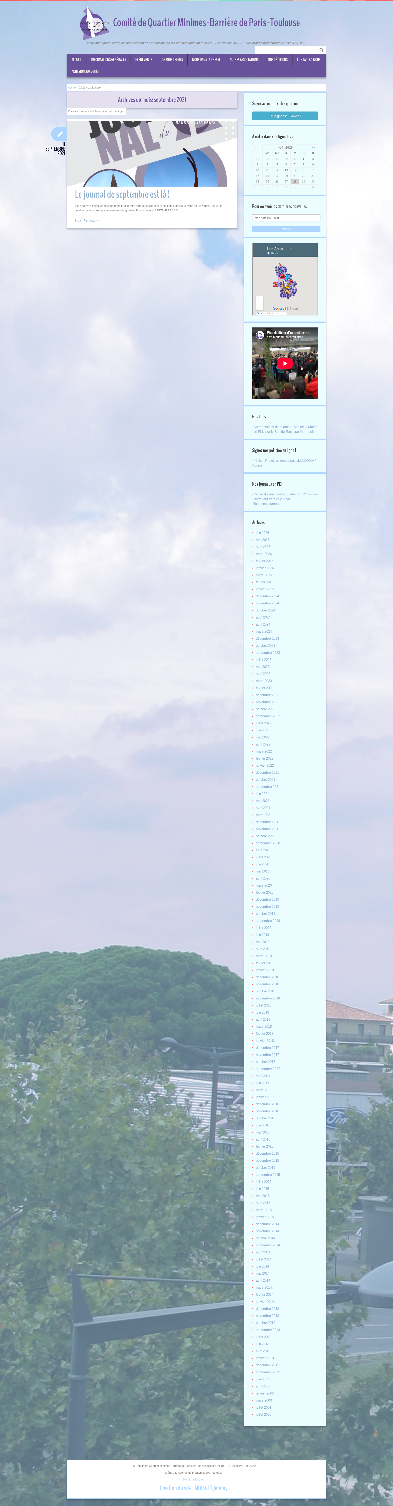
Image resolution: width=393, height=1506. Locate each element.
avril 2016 (263, 1139)
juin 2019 (262, 935)
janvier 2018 (265, 1040)
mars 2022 (264, 751)
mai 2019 (263, 942)
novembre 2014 (267, 1231)
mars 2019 (264, 956)
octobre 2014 (265, 1238)
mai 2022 (263, 737)
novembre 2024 (267, 603)
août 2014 (263, 1252)
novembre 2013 (267, 1316)
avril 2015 (263, 1203)
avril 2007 (263, 1386)
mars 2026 (264, 554)
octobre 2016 (265, 1118)
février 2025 (264, 582)
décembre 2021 (267, 772)
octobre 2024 (265, 610)
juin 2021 (262, 794)
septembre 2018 (268, 998)
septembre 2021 (268, 786)
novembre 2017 (267, 1055)
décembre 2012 (267, 1365)
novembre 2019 (267, 906)
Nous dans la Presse (206, 59)
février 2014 (264, 1294)
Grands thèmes (172, 59)
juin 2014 (262, 1266)
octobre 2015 (265, 1167)
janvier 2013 (265, 1358)
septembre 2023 (268, 652)
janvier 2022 (265, 765)
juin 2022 (262, 730)
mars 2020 (264, 885)
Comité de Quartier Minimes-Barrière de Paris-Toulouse (206, 22)
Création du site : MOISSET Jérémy (193, 1488)
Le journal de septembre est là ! (122, 194)
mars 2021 (264, 815)
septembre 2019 (268, 921)
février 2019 (264, 963)
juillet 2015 (263, 1182)
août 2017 (263, 1076)
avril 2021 (263, 808)
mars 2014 (264, 1287)
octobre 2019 (265, 913)
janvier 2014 (265, 1301)
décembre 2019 (267, 899)
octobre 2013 (265, 1323)
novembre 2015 (267, 1160)
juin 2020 (262, 864)
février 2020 (264, 892)
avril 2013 (263, 1351)
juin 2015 (262, 1189)
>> (313, 147)
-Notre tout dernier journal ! (272, 499)
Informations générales (108, 59)
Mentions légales (193, 1479)
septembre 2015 (268, 1174)
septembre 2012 (268, 1372)
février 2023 (264, 688)
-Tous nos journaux (266, 504)
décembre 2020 (267, 822)
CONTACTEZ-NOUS (308, 59)
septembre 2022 (268, 716)
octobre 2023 (265, 645)
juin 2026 (262, 533)
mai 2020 (263, 871)
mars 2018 (264, 1026)
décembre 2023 (267, 638)
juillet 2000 (263, 1414)
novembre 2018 (267, 984)
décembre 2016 (267, 1104)
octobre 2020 (265, 836)
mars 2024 (264, 631)
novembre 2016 (267, 1111)
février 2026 (264, 561)
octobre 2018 (265, 991)
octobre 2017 (265, 1062)
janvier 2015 (265, 1217)
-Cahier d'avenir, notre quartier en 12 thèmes (285, 494)
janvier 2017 (265, 1097)
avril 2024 (263, 624)
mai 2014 (263, 1273)
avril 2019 (263, 949)
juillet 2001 (263, 1407)
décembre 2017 (267, 1048)
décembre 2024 (267, 596)
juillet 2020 (263, 857)
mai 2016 (263, 1132)
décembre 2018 (267, 977)
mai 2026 (263, 540)
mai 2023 (263, 667)
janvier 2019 (265, 970)
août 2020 (263, 850)
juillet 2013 (263, 1337)
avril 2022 (263, 744)
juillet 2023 (263, 660)
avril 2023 (263, 674)
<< (257, 147)
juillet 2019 (263, 928)
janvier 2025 (265, 589)
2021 (82, 87)
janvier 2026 (265, 568)
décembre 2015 (267, 1153)
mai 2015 (263, 1196)
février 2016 (264, 1146)
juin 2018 (262, 1012)
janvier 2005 (265, 1393)
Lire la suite (86, 220)
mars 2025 (264, 575)
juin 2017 (262, 1083)
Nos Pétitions (278, 59)
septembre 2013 (268, 1330)
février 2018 (264, 1033)
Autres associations (244, 59)
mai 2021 (263, 801)
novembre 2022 (267, 702)
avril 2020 (263, 878)
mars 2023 (264, 681)
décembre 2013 (267, 1309)
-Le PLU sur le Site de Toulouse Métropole (283, 432)
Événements (143, 59)
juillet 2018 (263, 1005)
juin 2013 (262, 1344)
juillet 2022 (263, 723)
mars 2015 (264, 1210)
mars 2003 (264, 1400)
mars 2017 (264, 1090)
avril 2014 (263, 1280)
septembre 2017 (268, 1069)
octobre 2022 (265, 709)
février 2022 (264, 758)
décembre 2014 (267, 1224)
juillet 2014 (263, 1259)
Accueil (76, 59)
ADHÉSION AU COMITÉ (85, 71)
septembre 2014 (268, 1245)
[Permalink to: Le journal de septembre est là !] (152, 154)
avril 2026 (263, 547)
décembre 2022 (267, 695)
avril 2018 (263, 1019)
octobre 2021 (265, 779)
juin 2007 (262, 1379)
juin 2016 (262, 1125)
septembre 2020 (268, 843)
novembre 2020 (267, 829)
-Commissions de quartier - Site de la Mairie (284, 427)
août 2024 (263, 617)
